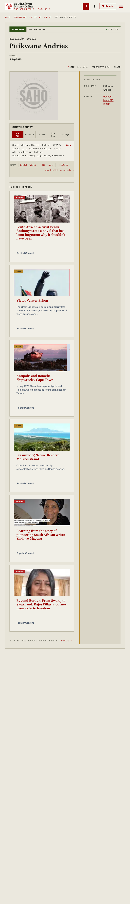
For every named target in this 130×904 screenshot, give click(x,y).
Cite (78, 67)
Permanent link (101, 67)
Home (7, 17)
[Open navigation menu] (121, 6)
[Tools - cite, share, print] (94, 6)
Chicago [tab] (65, 134)
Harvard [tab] (29, 134)
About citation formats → (59, 170)
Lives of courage (41, 17)
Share (117, 67)
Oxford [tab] (42, 134)
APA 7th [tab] (17, 134)
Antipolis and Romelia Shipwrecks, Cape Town (34, 378)
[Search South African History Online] (86, 6)
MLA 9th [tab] (53, 134)
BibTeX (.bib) (28, 165)
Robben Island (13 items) (108, 100)
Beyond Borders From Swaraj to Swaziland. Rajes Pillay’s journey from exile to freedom (41, 604)
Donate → (66, 640)
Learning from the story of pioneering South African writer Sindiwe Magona (40, 534)
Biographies (21, 17)
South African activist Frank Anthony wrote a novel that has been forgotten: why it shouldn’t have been (40, 233)
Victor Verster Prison (32, 300)
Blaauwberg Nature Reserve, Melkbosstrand (38, 457)
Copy (68, 145)
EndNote (63, 165)
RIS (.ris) (48, 165)
